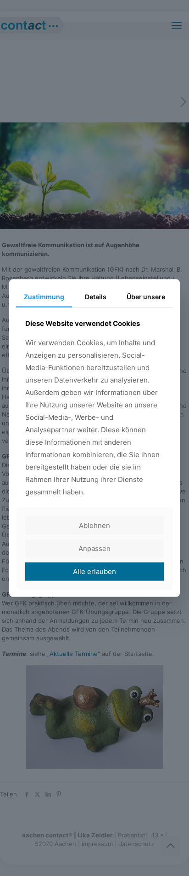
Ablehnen (94, 525)
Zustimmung (44, 296)
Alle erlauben (94, 571)
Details (95, 296)
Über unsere (146, 296)
